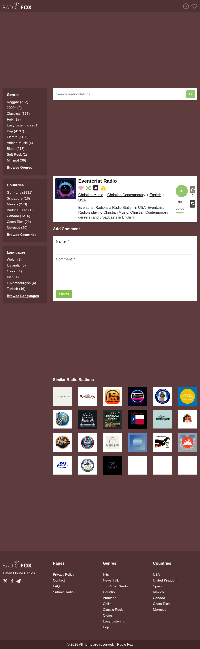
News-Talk (111, 580)
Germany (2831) (19, 192)
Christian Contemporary (126, 195)
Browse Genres (19, 167)
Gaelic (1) (14, 271)
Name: (62, 241)
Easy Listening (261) (23, 125)
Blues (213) (16, 149)
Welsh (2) (14, 259)
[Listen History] (184, 6)
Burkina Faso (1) (20, 210)
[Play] (182, 191)
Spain (157, 586)
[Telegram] (18, 580)
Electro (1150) (18, 137)
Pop (106, 627)
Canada (159, 598)
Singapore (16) (18, 198)
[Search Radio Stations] (190, 94)
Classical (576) (18, 113)
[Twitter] (6, 580)
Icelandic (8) (16, 265)
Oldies (108, 615)
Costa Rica (161, 604)
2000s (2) (14, 108)
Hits (106, 574)
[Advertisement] (100, 50)
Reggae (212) (17, 102)
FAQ (56, 586)
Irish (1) (13, 277)
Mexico (158, 592)
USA (82, 200)
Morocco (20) (17, 227)
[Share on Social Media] (96, 188)
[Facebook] (13, 580)
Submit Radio (63, 592)
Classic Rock (113, 609)
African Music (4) (20, 143)
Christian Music (90, 195)
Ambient (109, 598)
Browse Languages (23, 296)
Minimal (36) (16, 160)
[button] (180, 201)
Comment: (65, 259)
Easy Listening (114, 621)
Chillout (108, 604)
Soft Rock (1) (17, 154)
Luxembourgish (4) (21, 283)
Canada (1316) (18, 216)
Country (109, 592)
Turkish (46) (16, 289)
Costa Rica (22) (19, 222)
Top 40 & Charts (115, 586)
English (155, 195)
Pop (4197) (15, 131)
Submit (64, 294)
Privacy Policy (63, 574)
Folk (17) (14, 119)
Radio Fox (125, 644)
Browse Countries (22, 235)
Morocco (159, 609)
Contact (59, 580)
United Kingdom (165, 580)
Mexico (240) (17, 204)
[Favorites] (193, 6)
